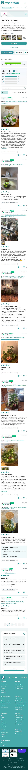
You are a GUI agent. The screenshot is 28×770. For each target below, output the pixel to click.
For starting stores (19, 686)
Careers (2, 736)
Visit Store (14, 43)
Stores (2, 743)
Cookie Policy (13, 767)
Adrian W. (7, 272)
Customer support (5, 701)
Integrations (3, 692)
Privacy (9, 766)
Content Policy (6, 767)
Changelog (3, 726)
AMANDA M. (8, 436)
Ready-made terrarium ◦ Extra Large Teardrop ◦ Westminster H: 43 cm (12, 338)
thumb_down (24, 155)
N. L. (5, 97)
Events (2, 717)
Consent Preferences (21, 767)
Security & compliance (6, 703)
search (25, 8)
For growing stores (19, 688)
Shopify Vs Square (19, 707)
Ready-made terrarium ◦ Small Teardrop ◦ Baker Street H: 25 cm (13, 507)
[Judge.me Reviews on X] (9, 678)
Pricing (2, 698)
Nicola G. (6, 160)
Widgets (3, 690)
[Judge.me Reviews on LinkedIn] (13, 678)
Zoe (5, 597)
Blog (2, 715)
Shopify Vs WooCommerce (21, 703)
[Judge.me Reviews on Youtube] (16, 678)
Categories (3, 745)
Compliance (20, 766)
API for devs (3, 724)
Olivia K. (6, 333)
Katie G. (6, 381)
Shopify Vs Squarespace (20, 705)
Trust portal (3, 705)
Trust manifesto (4, 707)
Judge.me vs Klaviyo (19, 722)
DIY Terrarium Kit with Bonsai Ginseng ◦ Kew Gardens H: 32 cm (13, 215)
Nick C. (6, 569)
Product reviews (4, 684)
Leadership (3, 734)
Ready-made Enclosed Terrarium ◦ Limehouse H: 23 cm (12, 165)
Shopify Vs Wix (18, 709)
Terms (5, 766)
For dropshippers (18, 684)
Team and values (4, 732)
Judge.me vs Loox (19, 715)
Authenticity (14, 766)
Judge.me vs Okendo (19, 719)
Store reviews (4, 686)
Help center (3, 722)
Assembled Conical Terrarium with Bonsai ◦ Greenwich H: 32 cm (12, 602)
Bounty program (18, 734)
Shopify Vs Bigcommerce (20, 701)
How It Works (14, 669)
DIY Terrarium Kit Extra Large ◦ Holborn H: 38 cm (13, 385)
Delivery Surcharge (10, 573)
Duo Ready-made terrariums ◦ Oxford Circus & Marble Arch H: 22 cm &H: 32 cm (13, 277)
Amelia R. (7, 211)
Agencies (3, 719)
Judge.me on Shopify (19, 698)
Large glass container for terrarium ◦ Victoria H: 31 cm (12, 441)
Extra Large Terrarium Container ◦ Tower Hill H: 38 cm (14, 102)
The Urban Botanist (9, 20)
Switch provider (18, 724)
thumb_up (18, 155)
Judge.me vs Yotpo (19, 717)
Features (3, 688)
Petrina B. (7, 503)
